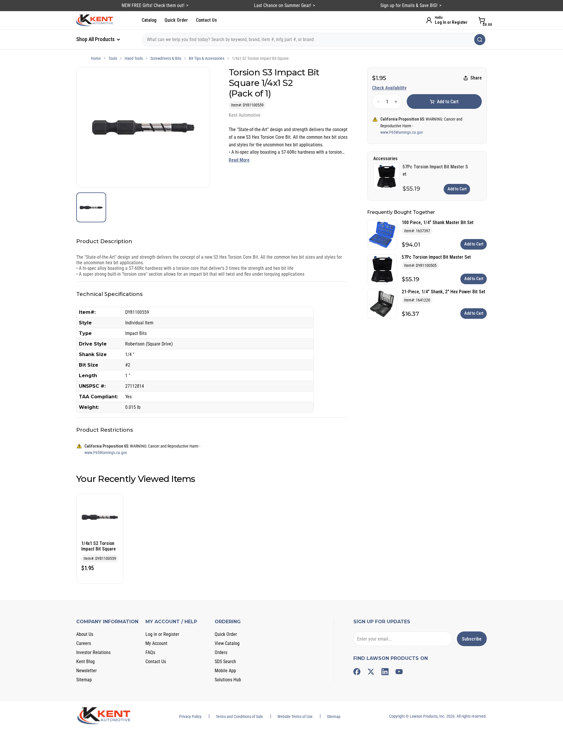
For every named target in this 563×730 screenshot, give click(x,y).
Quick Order (176, 20)
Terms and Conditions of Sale (239, 716)
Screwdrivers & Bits (165, 58)
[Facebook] (356, 671)
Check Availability (389, 88)
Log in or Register (162, 634)
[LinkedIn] (385, 671)
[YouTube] (399, 671)
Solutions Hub (228, 679)
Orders (221, 652)
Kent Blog (85, 661)
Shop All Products (96, 39)
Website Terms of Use (295, 716)
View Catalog (227, 643)
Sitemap (84, 679)
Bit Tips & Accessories (206, 58)
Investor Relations (93, 652)
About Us (84, 634)
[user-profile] (429, 20)
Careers (83, 643)
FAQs (150, 652)
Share (476, 78)
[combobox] (314, 39)
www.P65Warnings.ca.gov (401, 132)
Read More (239, 160)
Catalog (149, 20)
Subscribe (471, 639)
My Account (156, 643)
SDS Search (225, 661)
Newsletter (86, 670)
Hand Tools (134, 58)
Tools (112, 58)
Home (96, 58)
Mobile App (225, 670)
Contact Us (206, 20)
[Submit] (479, 39)
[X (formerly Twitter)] (370, 671)
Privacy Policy (190, 716)
